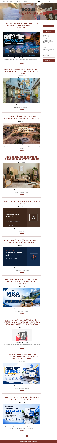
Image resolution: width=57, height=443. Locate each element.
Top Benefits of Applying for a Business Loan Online (22, 398)
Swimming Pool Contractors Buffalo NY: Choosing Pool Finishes (22, 26)
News (8, 1)
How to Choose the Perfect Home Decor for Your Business (22, 158)
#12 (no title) (24, 1)
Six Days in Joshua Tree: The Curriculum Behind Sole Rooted (22, 117)
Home (4, 1)
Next (39, 436)
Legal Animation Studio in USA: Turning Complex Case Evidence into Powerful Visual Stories (22, 322)
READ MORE (22, 63)
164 (35, 436)
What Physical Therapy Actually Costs (22, 202)
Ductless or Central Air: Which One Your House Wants (21, 241)
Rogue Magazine (28, 13)
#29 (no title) (17, 1)
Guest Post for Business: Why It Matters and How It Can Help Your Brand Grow (22, 357)
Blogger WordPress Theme (25, 441)
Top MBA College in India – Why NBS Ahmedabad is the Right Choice (22, 281)
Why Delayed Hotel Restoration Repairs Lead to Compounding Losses (22, 72)
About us (12, 1)
